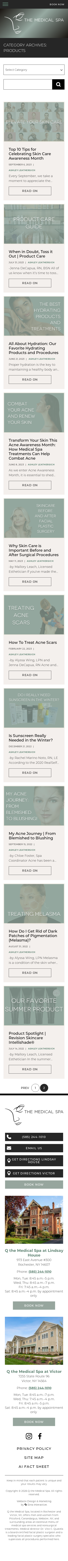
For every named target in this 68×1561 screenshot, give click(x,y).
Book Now (34, 1184)
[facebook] (39, 1438)
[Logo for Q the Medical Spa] (34, 33)
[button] (5, 4)
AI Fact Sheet (34, 1466)
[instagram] (29, 1438)
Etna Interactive (37, 1504)
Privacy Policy (34, 1448)
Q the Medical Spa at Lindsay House (34, 1253)
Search (58, 84)
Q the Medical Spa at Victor (34, 1371)
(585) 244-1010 (40, 1271)
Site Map (34, 1457)
